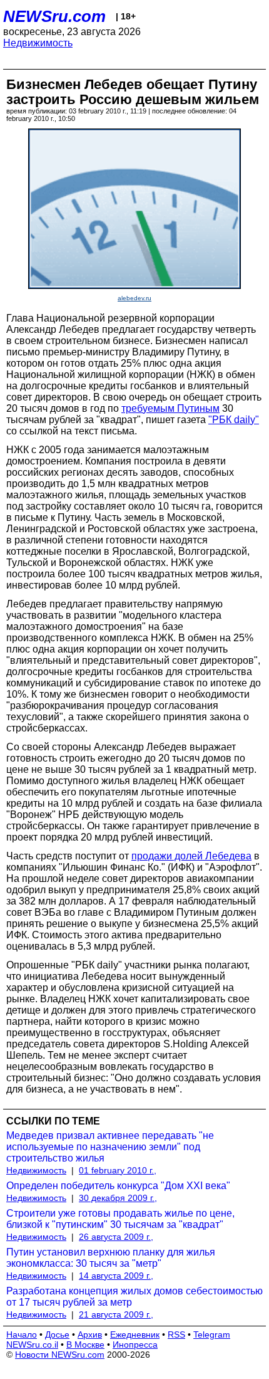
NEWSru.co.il (32, 1345)
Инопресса (135, 1345)
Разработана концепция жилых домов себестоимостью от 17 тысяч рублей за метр (134, 1297)
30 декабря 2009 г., (118, 1198)
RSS (176, 1334)
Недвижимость (38, 43)
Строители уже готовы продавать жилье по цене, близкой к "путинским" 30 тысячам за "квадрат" (120, 1219)
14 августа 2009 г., (116, 1276)
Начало (21, 1334)
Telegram (211, 1334)
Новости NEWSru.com (59, 1355)
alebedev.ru (134, 298)
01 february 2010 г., (117, 1170)
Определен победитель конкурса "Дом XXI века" (118, 1185)
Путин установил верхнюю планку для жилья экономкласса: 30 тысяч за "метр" (110, 1258)
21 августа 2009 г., (116, 1314)
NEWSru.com (54, 16)
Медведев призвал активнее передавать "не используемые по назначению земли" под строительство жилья (110, 1146)
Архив (90, 1334)
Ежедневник (135, 1334)
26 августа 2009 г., (116, 1237)
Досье (57, 1334)
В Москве (85, 1345)
